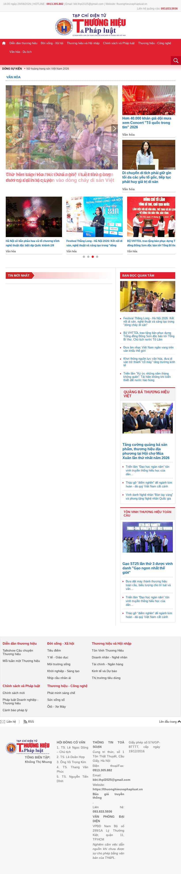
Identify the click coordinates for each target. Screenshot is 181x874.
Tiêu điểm (54, 650)
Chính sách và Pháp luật (119, 43)
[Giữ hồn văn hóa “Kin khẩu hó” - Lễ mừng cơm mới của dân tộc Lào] (62, 127)
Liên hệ (11, 721)
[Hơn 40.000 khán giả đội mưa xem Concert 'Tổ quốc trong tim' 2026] (148, 100)
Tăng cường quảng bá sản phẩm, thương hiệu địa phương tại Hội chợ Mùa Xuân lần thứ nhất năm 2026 (146, 451)
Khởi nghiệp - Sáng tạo (63, 671)
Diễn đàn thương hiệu (23, 43)
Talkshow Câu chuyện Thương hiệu (18, 652)
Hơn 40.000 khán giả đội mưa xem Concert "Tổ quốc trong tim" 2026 (146, 122)
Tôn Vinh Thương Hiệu (108, 650)
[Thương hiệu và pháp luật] (28, 747)
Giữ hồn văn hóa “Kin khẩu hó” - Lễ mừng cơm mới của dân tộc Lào (59, 177)
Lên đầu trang (168, 721)
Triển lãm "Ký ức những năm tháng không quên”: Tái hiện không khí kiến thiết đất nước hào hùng (147, 377)
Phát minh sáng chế (61, 693)
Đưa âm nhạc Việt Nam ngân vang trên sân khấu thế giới (148, 349)
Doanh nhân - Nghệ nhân (109, 657)
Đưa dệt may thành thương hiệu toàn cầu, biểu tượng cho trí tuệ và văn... (148, 585)
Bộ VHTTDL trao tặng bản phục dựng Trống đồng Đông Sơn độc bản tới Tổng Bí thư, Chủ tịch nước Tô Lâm (148, 336)
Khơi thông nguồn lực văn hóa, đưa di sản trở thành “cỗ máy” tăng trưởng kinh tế (149, 362)
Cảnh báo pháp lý (15, 710)
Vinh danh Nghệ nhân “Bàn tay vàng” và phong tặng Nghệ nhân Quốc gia (149, 496)
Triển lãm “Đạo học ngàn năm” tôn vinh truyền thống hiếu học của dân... (147, 470)
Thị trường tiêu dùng (106, 678)
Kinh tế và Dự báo (104, 671)
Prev (9, 128)
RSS (31, 721)
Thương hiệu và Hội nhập (83, 43)
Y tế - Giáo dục (57, 657)
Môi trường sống (58, 664)
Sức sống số (56, 699)
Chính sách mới (14, 693)
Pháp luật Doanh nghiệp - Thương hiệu (20, 701)
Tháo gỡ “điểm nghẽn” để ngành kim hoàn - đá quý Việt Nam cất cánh (149, 484)
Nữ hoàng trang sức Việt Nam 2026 (47, 68)
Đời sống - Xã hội (52, 43)
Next (114, 128)
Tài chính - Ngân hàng (107, 664)
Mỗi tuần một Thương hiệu (21, 661)
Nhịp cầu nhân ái (59, 678)
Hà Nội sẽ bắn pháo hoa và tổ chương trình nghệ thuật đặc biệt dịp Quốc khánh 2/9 (32, 243)
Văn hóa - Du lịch (20, 51)
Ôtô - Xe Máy (56, 706)
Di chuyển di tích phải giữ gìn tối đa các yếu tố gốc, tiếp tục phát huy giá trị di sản (146, 177)
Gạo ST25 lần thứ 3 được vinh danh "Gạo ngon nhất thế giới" (148, 568)
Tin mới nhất (19, 275)
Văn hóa (13, 77)
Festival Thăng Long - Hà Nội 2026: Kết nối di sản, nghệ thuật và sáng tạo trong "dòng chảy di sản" (94, 243)
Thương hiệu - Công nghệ (154, 43)
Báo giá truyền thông (108, 795)
